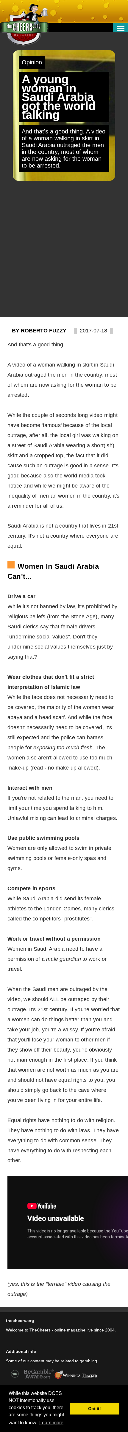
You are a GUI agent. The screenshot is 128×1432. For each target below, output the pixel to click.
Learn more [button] (51, 1422)
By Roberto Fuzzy (39, 331)
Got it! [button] (94, 1408)
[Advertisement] (64, 249)
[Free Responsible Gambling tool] (76, 1378)
